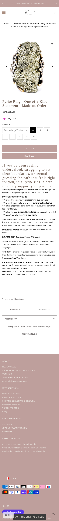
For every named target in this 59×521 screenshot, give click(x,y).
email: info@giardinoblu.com (14, 381)
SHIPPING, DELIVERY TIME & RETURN (18, 401)
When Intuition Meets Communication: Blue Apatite (24, 448)
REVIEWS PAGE (9, 367)
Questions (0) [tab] (43, 310)
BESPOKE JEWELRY (11, 404)
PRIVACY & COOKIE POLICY (14, 397)
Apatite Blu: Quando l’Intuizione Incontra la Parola (23, 451)
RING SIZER (7, 432)
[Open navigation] (8, 12)
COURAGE (16, 24)
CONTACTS (7, 374)
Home (6, 24)
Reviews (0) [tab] (15, 310)
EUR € (13, 478)
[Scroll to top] (53, 514)
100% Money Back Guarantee (15, 378)
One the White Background (15, 130)
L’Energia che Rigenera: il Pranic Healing (19, 444)
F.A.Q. (4, 412)
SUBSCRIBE (7, 424)
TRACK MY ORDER (10, 408)
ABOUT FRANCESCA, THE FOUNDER (18, 370)
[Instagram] (7, 507)
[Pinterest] (3, 507)
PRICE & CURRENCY (11, 394)
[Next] (56, 3)
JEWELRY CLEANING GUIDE (14, 428)
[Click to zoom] (52, 44)
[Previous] (3, 3)
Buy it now (29, 156)
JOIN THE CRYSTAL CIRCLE (29, 517)
